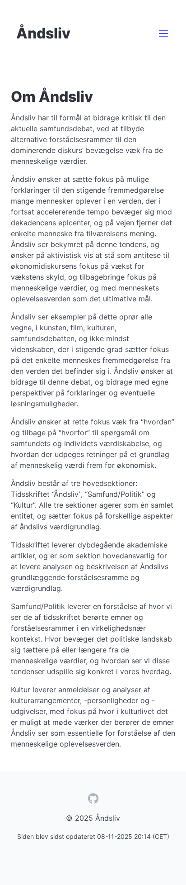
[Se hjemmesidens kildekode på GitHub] (93, 799)
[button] (163, 33)
